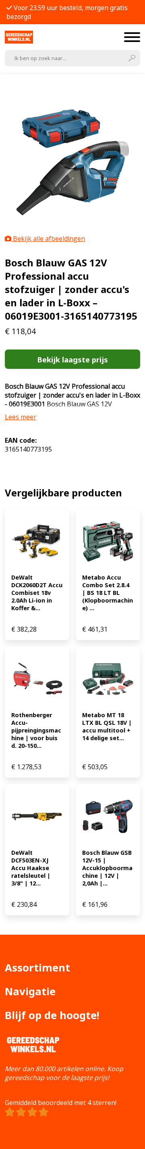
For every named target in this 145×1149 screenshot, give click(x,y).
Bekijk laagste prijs (72, 359)
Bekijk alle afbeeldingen (48, 238)
